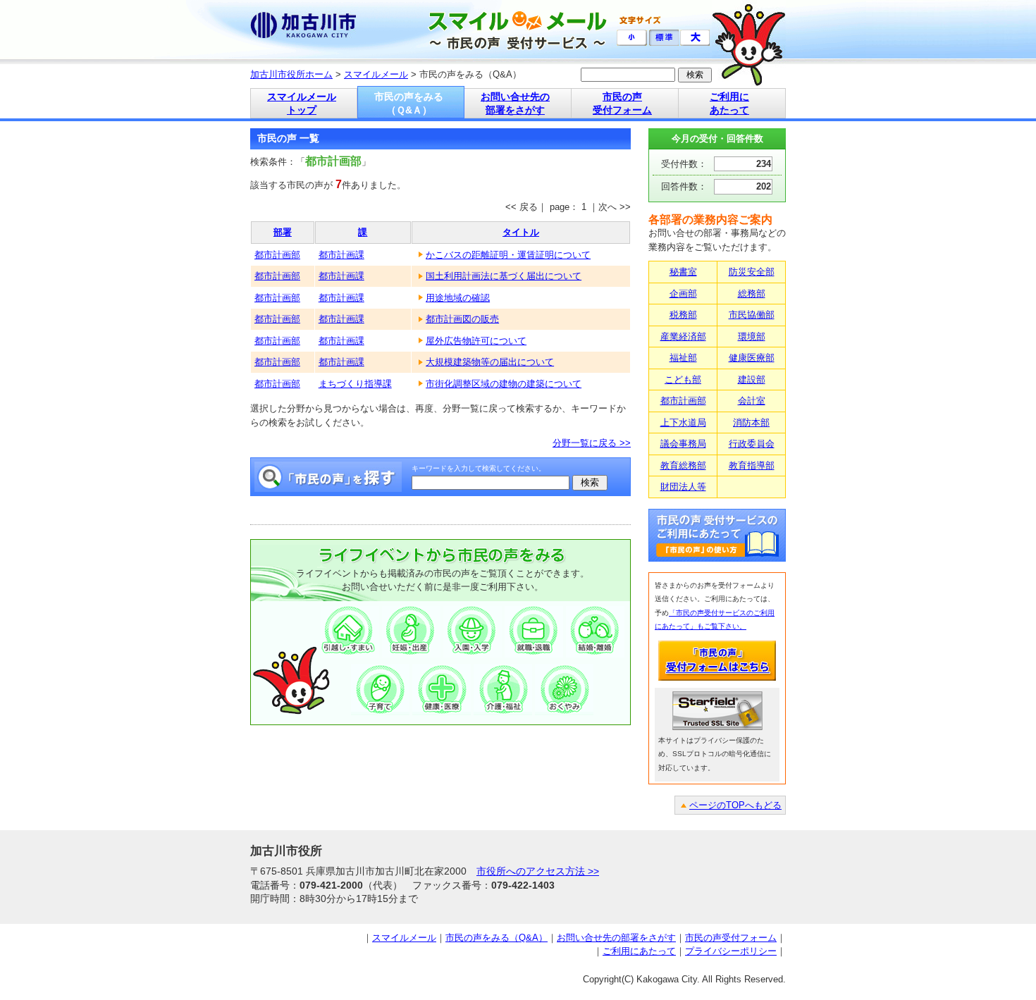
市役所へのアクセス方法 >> (537, 871)
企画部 (683, 293)
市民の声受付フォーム (731, 937)
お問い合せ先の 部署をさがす (515, 103)
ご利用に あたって (729, 103)
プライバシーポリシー (731, 951)
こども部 (683, 379)
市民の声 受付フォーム (622, 103)
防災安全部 (752, 271)
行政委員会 (752, 443)
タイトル (520, 232)
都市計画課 (341, 254)
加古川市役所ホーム (291, 74)
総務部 (751, 293)
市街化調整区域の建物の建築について (503, 383)
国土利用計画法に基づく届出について (503, 276)
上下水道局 (683, 422)
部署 (282, 232)
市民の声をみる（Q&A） (496, 937)
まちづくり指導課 (355, 383)
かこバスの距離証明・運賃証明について (508, 254)
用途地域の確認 (458, 297)
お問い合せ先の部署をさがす (616, 937)
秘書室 (683, 271)
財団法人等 (683, 486)
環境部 (751, 336)
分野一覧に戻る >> (592, 443)
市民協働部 (752, 314)
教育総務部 (683, 465)
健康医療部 (752, 357)
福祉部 (683, 357)
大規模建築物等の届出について (490, 362)
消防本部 (751, 422)
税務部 (683, 314)
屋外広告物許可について (476, 340)
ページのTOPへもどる (735, 805)
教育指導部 (752, 465)
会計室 (751, 400)
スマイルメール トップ (301, 103)
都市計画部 (277, 254)
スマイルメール (376, 74)
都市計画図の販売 (462, 319)
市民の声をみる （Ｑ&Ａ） (408, 103)
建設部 (751, 379)
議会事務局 (683, 443)
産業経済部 (683, 336)
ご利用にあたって (639, 951)
